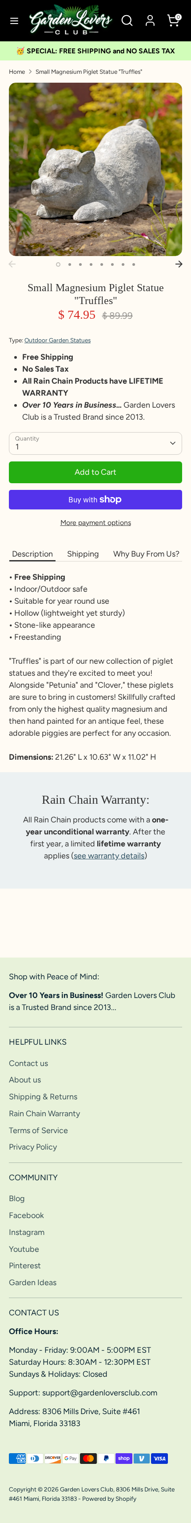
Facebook (26, 1215)
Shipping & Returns (43, 1097)
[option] (95, 169)
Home (17, 71)
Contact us (28, 1063)
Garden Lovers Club (86, 1489)
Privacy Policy (33, 1147)
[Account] (150, 17)
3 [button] (80, 264)
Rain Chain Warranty (44, 1113)
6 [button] (112, 264)
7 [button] (123, 264)
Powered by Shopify (109, 1498)
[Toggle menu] (13, 21)
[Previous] (12, 264)
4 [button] (91, 264)
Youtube (24, 1249)
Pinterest (25, 1266)
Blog (17, 1198)
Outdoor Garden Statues (57, 340)
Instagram (26, 1232)
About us (25, 1080)
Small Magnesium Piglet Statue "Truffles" (89, 71)
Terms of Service (38, 1130)
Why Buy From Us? (146, 554)
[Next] (179, 264)
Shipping (83, 554)
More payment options (95, 522)
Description (32, 554)
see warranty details (109, 856)
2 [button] (69, 264)
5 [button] (101, 264)
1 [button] (58, 264)
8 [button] (133, 264)
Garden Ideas (32, 1282)
